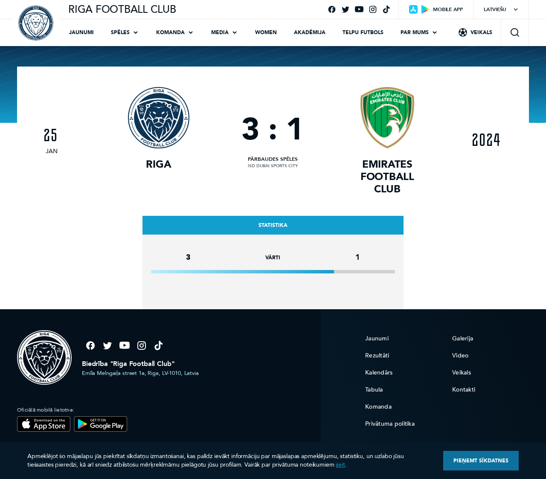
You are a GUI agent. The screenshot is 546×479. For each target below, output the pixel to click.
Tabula (374, 390)
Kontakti (463, 390)
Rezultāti (377, 355)
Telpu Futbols (363, 32)
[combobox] (501, 9)
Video (460, 355)
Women (266, 32)
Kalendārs (379, 373)
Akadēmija (309, 32)
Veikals (481, 32)
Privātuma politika (390, 424)
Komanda (170, 32)
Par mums (415, 32)
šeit (340, 465)
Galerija (462, 338)
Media (220, 32)
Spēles (120, 32)
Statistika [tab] (273, 225)
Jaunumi (81, 32)
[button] (515, 32)
